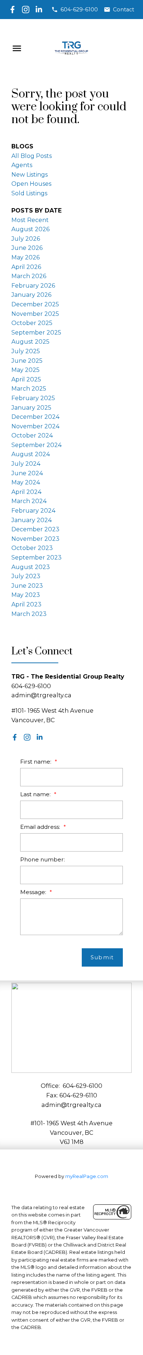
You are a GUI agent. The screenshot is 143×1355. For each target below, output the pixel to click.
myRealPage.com (86, 1176)
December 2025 (35, 304)
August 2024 (30, 454)
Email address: (41, 826)
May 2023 (25, 594)
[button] (74, 9)
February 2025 (33, 398)
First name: (36, 761)
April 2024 (26, 491)
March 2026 (28, 276)
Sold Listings (29, 193)
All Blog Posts (31, 155)
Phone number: (42, 859)
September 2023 (36, 557)
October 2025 (31, 323)
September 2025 (36, 332)
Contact (123, 9)
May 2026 (25, 257)
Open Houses (31, 183)
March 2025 (28, 388)
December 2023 (35, 529)
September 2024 (36, 445)
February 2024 (33, 510)
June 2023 (27, 585)
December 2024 (35, 416)
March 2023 (29, 613)
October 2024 (32, 435)
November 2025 (35, 313)
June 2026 (27, 247)
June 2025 (27, 360)
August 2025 (30, 341)
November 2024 (35, 426)
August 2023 (30, 567)
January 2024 (31, 520)
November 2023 (35, 538)
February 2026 (33, 285)
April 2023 (26, 604)
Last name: (36, 794)
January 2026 (31, 294)
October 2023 (32, 547)
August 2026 (30, 229)
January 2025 (31, 407)
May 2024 (25, 482)
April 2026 (26, 266)
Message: (34, 892)
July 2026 (25, 238)
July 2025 (25, 351)
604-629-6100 (79, 9)
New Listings (29, 174)
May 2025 (25, 369)
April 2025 (26, 379)
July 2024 (25, 463)
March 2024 (29, 501)
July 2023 (25, 576)
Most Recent (30, 220)
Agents (21, 165)
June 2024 (27, 473)
